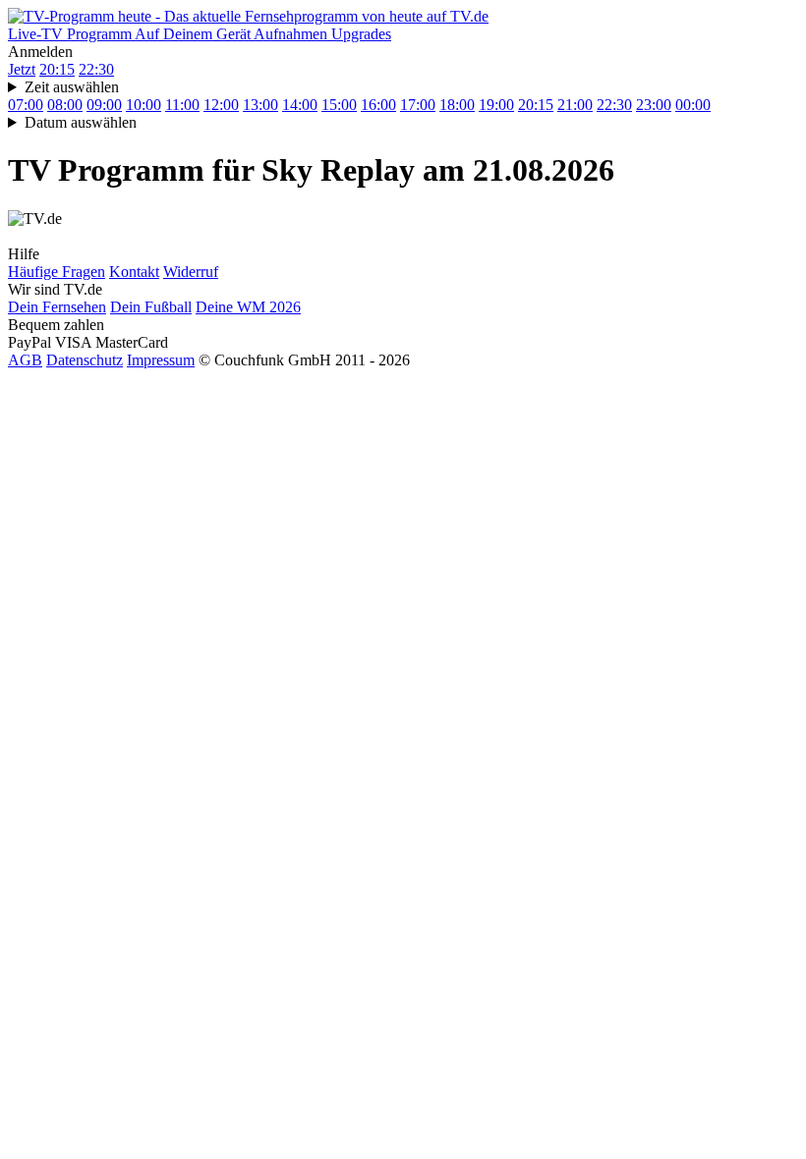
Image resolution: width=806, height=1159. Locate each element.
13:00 (260, 104)
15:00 (339, 104)
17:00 (417, 104)
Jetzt (21, 69)
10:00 (143, 104)
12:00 (221, 104)
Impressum (161, 360)
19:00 (496, 104)
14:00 (299, 104)
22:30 (96, 69)
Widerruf (190, 271)
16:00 (378, 104)
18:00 (457, 104)
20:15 (57, 69)
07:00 (25, 104)
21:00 (575, 104)
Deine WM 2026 (248, 307)
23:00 (653, 104)
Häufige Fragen (56, 271)
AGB (25, 360)
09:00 (104, 104)
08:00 (65, 104)
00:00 (693, 104)
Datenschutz (84, 360)
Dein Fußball (151, 307)
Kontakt (134, 271)
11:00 (182, 104)
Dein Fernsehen (57, 307)
